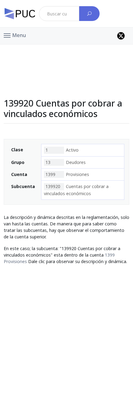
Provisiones (67, 174)
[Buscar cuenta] (89, 13)
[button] (15, 35)
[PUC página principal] (20, 13)
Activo (62, 150)
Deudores (65, 162)
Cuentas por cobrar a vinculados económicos (76, 189)
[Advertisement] (66, 58)
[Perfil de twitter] (121, 36)
